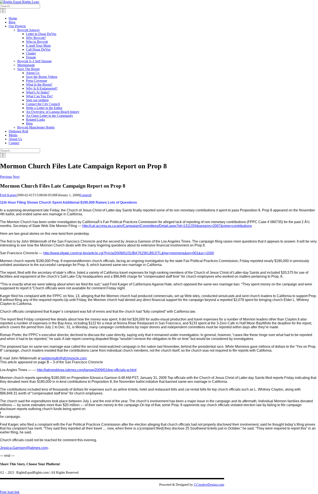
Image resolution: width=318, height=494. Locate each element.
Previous (6, 177)
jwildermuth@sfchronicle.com (64, 358)
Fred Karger (8, 195)
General (85, 195)
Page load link (9, 492)
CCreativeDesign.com (209, 484)
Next (16, 177)
